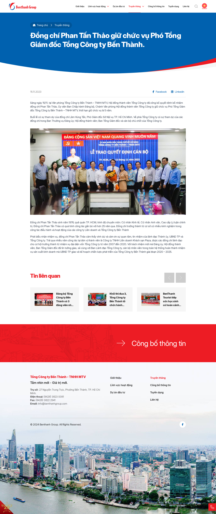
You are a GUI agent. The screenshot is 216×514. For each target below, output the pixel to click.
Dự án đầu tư (119, 6)
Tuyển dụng (173, 6)
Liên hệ (186, 6)
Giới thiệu (80, 6)
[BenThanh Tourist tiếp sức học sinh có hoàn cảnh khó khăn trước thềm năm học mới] (161, 299)
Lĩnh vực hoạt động (97, 6)
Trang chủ (42, 25)
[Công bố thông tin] (108, 343)
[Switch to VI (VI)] (204, 5)
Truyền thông (135, 6)
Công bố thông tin (156, 6)
